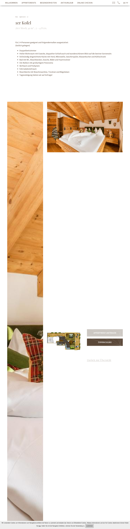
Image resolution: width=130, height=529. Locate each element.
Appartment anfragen (105, 333)
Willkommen (11, 2)
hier (40, 526)
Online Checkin (85, 2)
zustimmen (89, 526)
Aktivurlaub (67, 2)
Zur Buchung (105, 342)
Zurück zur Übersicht (99, 360)
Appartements (29, 2)
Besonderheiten (48, 2)
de (124, 3)
